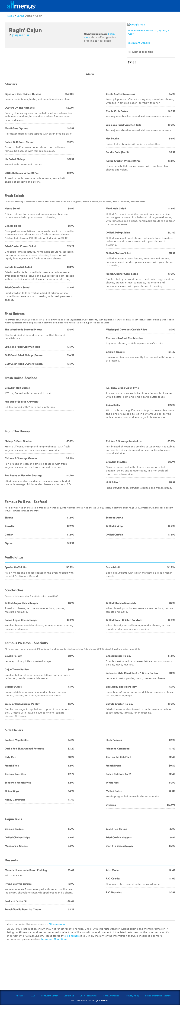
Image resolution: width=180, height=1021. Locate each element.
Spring (20, 15)
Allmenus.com (57, 924)
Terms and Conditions (54, 939)
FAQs (32, 995)
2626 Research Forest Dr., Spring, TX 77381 (149, 32)
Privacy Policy (132, 995)
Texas (10, 15)
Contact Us (69, 995)
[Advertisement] (90, 968)
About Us (20, 995)
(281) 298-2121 (20, 35)
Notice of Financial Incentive (158, 995)
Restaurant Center (49, 995)
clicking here (72, 935)
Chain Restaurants (88, 995)
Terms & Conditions (111, 995)
